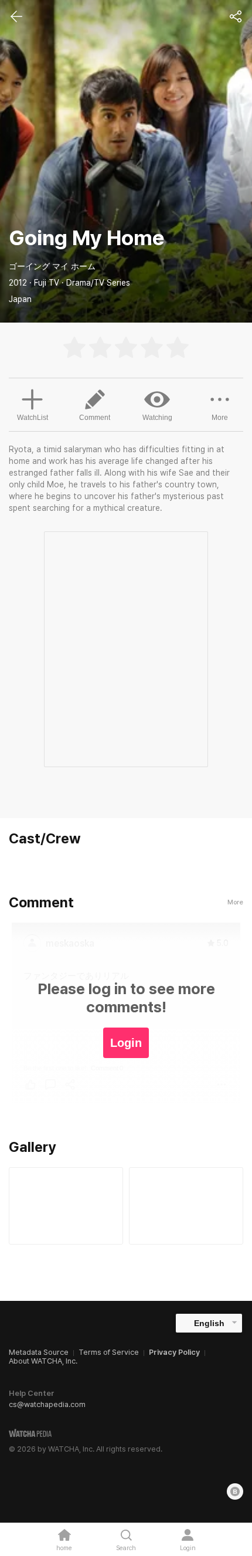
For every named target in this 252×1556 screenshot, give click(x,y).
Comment (94, 417)
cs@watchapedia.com (47, 1404)
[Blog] (235, 1491)
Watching (157, 417)
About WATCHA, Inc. (43, 1361)
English (209, 1323)
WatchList (32, 417)
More (220, 417)
